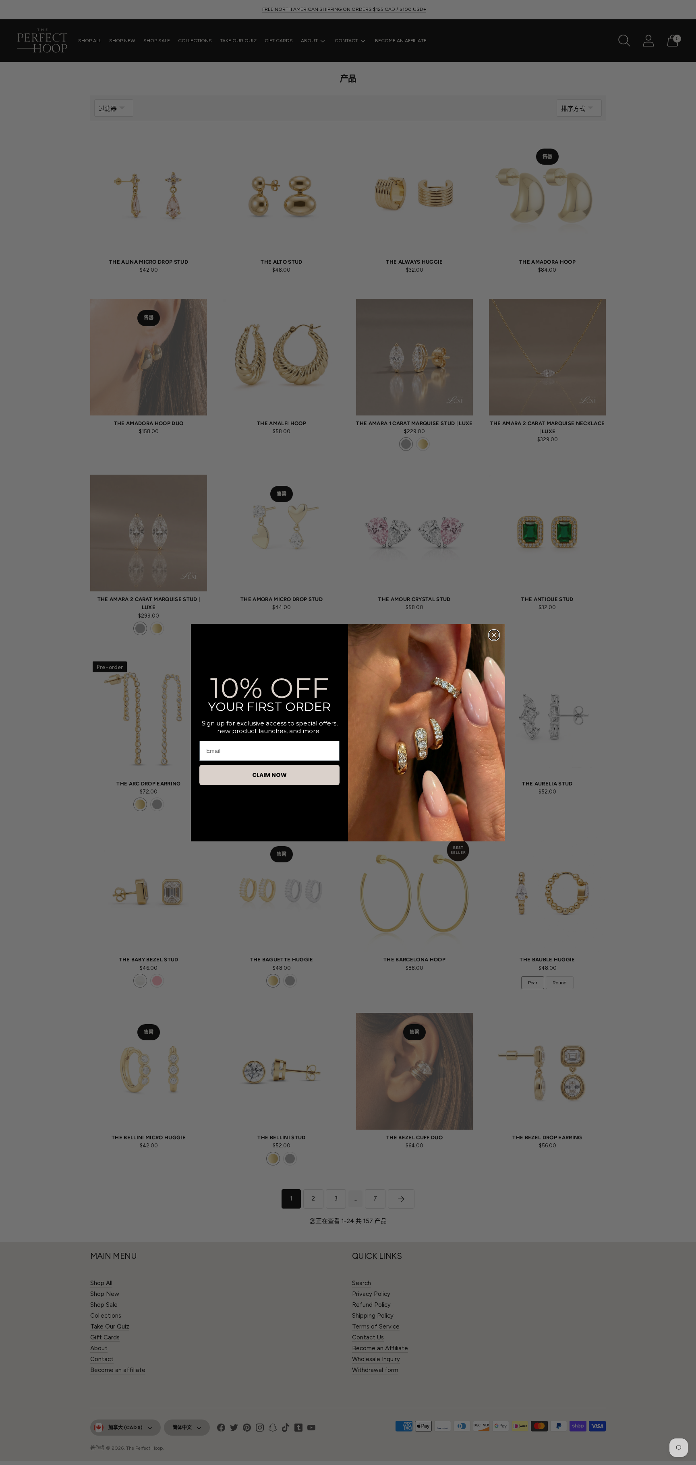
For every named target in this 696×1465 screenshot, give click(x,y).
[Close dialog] (494, 635)
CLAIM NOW (269, 775)
